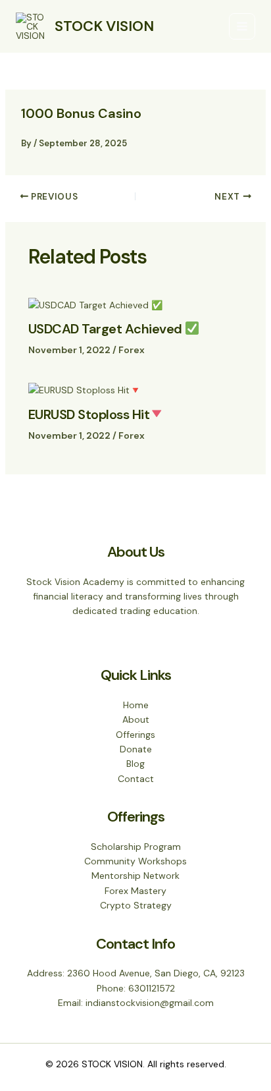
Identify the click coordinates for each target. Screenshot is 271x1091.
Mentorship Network (135, 875)
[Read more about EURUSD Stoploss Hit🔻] (84, 389)
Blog (135, 763)
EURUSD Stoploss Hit (89, 414)
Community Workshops (135, 861)
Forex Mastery (135, 891)
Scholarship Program (136, 847)
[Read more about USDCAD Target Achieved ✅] (95, 304)
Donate (136, 749)
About (135, 719)
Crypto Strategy (136, 905)
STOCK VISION (104, 26)
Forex (131, 350)
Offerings (135, 735)
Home (136, 705)
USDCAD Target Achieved (106, 328)
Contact (136, 779)
